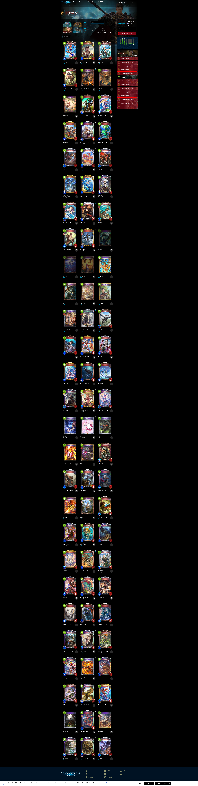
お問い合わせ (126, 774)
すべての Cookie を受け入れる (163, 783)
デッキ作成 (66, 5)
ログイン (133, 2)
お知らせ (90, 770)
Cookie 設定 (138, 783)
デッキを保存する (127, 33)
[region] (99, 783)
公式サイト (90, 777)
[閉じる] (195, 783)
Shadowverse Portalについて (94, 774)
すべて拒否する (148, 783)
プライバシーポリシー (112, 774)
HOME (62, 5)
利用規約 (109, 770)
